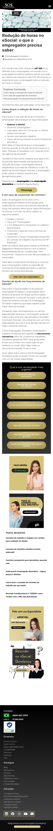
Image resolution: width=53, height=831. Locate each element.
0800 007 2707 (20, 715)
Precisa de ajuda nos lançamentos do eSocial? (23, 99)
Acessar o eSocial (16, 124)
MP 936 (38, 68)
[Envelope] (32, 813)
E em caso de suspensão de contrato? (20, 95)
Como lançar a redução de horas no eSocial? (23, 93)
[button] (50, 6)
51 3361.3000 (17, 719)
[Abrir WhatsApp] (47, 825)
